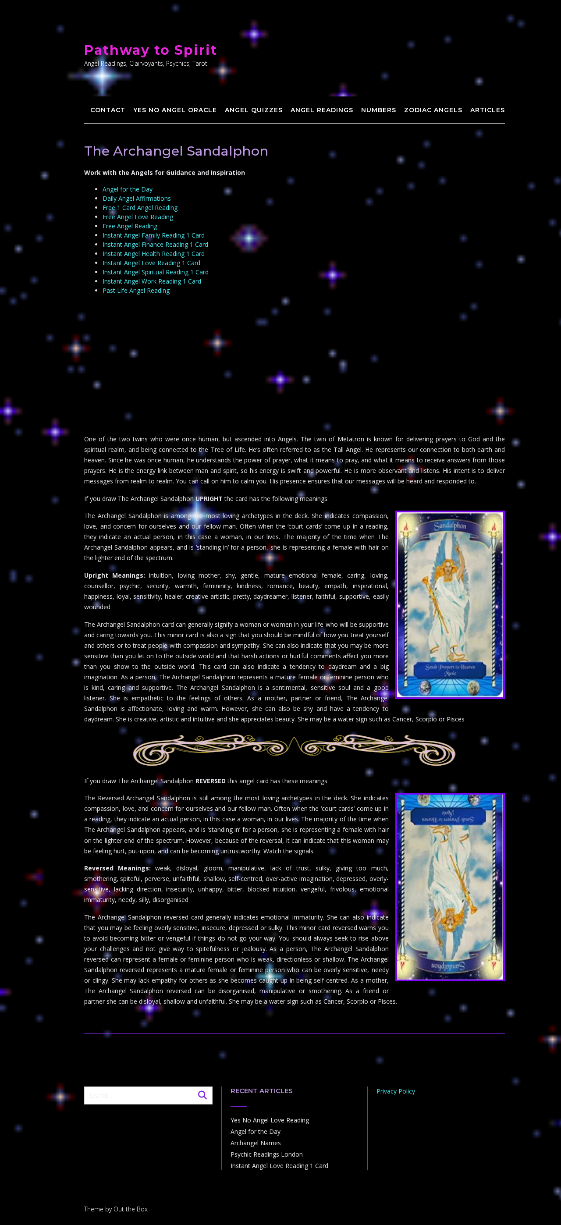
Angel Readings (322, 110)
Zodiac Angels (433, 110)
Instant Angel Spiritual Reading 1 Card (156, 272)
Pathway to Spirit (150, 50)
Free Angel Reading (130, 226)
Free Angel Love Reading (138, 217)
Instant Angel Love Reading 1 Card (151, 263)
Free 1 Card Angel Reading (140, 207)
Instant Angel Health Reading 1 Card (154, 253)
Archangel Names (256, 1143)
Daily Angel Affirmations (137, 198)
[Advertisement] (294, 365)
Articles (487, 110)
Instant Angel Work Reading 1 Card (152, 281)
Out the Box (131, 1209)
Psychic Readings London (267, 1154)
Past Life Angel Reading (136, 290)
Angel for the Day (128, 189)
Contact (107, 110)
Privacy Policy (395, 1091)
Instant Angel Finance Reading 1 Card (155, 244)
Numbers (378, 110)
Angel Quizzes (254, 110)
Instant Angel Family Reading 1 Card (154, 235)
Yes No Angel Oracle (175, 110)
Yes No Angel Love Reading (270, 1120)
